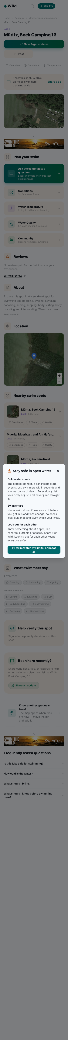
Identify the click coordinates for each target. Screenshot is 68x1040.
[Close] (58, 471)
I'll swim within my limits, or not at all (34, 549)
